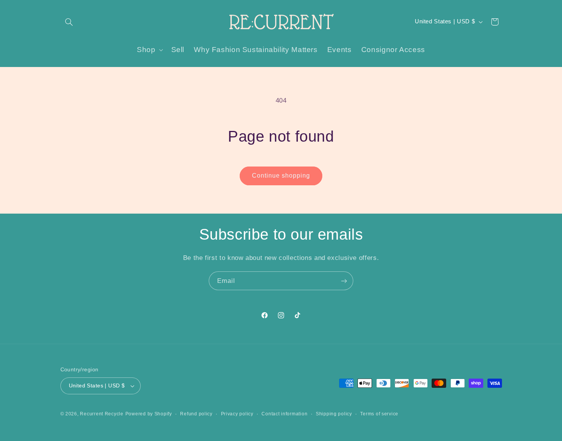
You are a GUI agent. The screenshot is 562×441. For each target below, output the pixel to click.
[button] (69, 22)
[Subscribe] (344, 280)
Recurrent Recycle (101, 414)
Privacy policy (237, 414)
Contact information (284, 414)
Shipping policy (334, 414)
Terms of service (379, 414)
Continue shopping (281, 175)
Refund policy (196, 414)
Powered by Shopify (148, 414)
